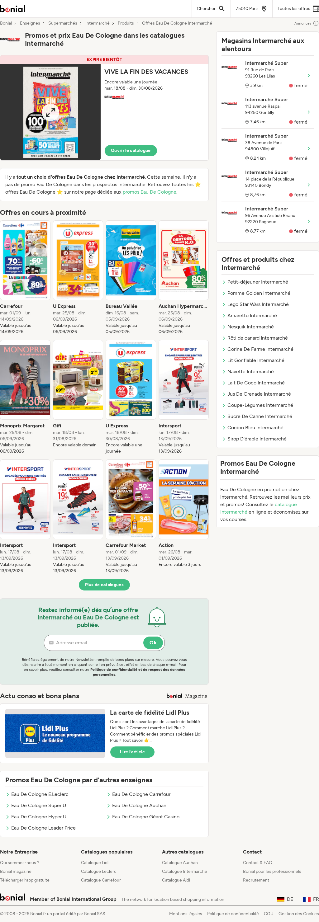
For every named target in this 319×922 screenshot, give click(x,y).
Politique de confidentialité (233, 913)
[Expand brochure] (50, 112)
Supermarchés (62, 23)
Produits (126, 23)
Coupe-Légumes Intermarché (260, 405)
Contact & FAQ (257, 862)
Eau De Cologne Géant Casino (145, 817)
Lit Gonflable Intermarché (255, 360)
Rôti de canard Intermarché (257, 338)
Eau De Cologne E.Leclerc (40, 794)
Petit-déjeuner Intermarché (257, 282)
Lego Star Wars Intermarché (258, 304)
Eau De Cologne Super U (38, 805)
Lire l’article (132, 752)
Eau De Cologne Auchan (139, 805)
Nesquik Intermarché (250, 327)
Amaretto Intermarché (252, 315)
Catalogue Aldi (176, 880)
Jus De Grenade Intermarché (259, 394)
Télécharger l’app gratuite (25, 880)
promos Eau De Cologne (149, 192)
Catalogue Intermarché (184, 871)
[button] (104, 108)
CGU (269, 913)
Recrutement (256, 880)
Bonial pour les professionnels (272, 871)
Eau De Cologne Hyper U (38, 817)
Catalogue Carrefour (101, 880)
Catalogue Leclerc (99, 871)
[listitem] (25, 277)
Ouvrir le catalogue (131, 150)
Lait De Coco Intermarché (256, 383)
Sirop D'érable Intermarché (257, 439)
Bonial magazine (15, 871)
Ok (153, 643)
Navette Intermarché (250, 371)
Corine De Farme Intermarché (260, 349)
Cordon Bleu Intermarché (255, 427)
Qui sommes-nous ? (19, 862)
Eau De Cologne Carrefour (141, 794)
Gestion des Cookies (299, 913)
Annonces (303, 23)
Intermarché (97, 23)
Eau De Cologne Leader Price (43, 828)
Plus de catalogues (104, 584)
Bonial (6, 23)
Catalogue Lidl (94, 862)
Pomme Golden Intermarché (258, 293)
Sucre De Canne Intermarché (259, 416)
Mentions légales (185, 913)
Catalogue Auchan (180, 862)
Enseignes (30, 23)
